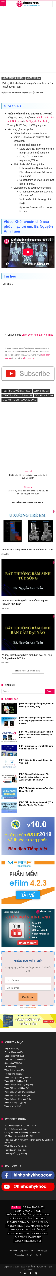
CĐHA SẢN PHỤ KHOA (18, 1233)
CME (38, 1211)
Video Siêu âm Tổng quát (15, 1099)
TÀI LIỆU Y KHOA (14, 1226)
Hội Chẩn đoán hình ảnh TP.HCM (18, 1136)
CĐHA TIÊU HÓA (10, 395)
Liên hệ (38, 1255)
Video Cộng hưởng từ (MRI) (16, 1085)
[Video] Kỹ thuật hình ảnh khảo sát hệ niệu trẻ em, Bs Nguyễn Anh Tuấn (28, 490)
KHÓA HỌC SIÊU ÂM (19, 1230)
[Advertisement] (28, 41)
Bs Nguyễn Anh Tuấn (37, 121)
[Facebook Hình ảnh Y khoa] (28, 1172)
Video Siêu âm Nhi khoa (14, 1088)
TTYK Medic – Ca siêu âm (15, 1146)
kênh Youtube (28, 358)
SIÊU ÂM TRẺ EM (11, 400)
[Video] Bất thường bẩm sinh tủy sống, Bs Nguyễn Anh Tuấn (24, 602)
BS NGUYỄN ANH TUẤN (20, 391)
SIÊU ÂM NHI (26, 395)
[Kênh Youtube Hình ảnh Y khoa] (28, 1184)
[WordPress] (36, 1273)
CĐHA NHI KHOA (41, 391)
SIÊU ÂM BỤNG (39, 1230)
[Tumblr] (30, 1273)
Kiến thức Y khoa (12, 1059)
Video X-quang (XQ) (13, 1103)
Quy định (23, 1250)
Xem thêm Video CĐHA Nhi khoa (26, 502)
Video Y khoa (33, 78)
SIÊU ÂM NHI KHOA (44, 395)
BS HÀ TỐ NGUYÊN (24, 1211)
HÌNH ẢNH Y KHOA (34, 1267)
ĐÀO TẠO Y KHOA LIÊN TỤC (28, 1237)
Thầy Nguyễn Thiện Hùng (15, 1150)
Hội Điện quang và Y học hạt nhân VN (20, 1125)
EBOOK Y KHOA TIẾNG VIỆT (27, 1241)
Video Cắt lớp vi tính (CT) (15, 1077)
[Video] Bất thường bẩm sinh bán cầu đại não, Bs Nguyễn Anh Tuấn (27, 657)
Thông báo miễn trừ (23, 1255)
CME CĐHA (40, 1218)
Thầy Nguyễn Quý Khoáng (15, 1153)
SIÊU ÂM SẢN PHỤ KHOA (37, 1226)
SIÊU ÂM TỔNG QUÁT (33, 1207)
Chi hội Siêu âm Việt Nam (15, 1129)
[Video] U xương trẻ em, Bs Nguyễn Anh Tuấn (27, 549)
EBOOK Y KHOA (39, 1233)
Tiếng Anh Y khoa (12, 1070)
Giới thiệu (13, 1250)
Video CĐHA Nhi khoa (13, 78)
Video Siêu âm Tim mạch (15, 1095)
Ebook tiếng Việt (11, 1056)
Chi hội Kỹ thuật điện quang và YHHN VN (22, 1133)
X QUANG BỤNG (28, 400)
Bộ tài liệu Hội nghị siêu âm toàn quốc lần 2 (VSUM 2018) (28, 474)
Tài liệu (7, 1067)
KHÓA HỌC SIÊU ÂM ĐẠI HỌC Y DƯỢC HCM (27, 1222)
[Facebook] (20, 1273)
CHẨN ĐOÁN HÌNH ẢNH (21, 1218)
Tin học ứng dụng (12, 1074)
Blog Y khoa (9, 1049)
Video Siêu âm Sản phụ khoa (17, 1092)
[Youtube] (25, 1273)
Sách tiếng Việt (11, 1063)
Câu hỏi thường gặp (38, 1250)
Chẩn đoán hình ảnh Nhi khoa (37, 334)
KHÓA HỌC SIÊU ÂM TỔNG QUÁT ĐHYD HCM (28, 1215)
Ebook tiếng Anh (11, 1052)
